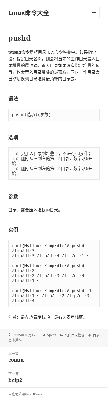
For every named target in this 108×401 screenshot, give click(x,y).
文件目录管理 (74, 335)
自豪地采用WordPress (25, 394)
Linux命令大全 (28, 12)
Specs (51, 335)
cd (77, 153)
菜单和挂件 (94, 12)
